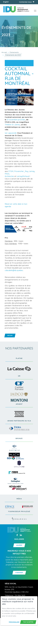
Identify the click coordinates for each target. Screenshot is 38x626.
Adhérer (19, 545)
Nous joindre (19, 539)
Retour (9, 335)
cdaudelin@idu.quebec (14, 270)
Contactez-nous (25, 2)
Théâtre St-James (12, 124)
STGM (10, 171)
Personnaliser (14, 622)
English (6, 2)
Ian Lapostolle (11, 133)
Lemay (32, 171)
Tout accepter (28, 622)
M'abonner (19, 572)
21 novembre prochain (16, 119)
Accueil (4, 52)
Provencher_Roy (21, 171)
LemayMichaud (23, 176)
